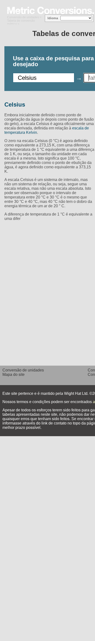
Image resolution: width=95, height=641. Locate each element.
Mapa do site (13, 374)
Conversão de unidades (23, 17)
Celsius (14, 104)
